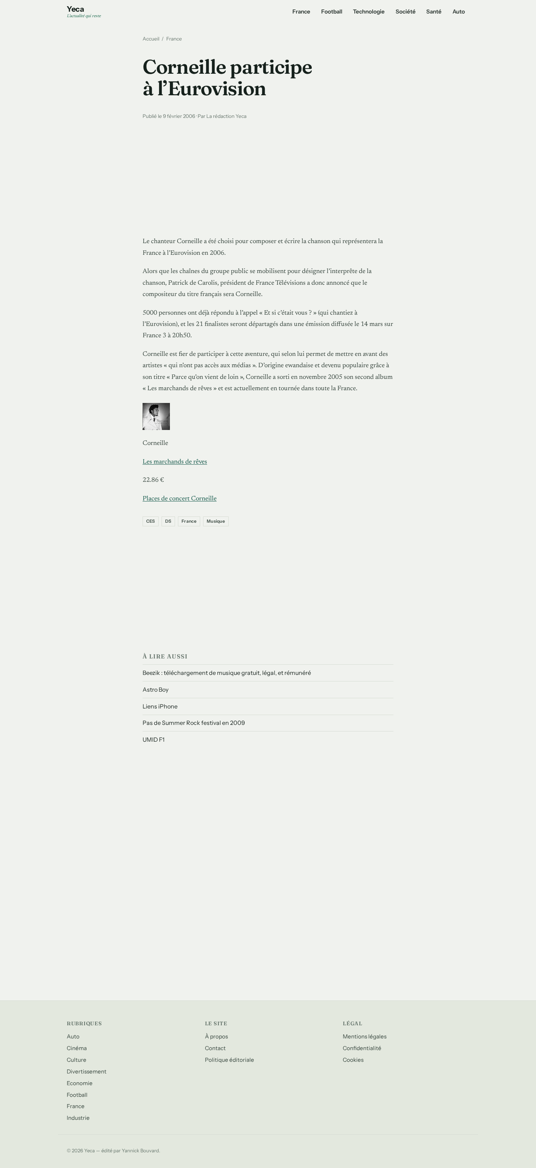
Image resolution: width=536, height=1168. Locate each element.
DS (168, 521)
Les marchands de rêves (175, 462)
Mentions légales (365, 1036)
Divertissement (86, 1071)
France (301, 11)
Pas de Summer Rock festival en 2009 (194, 722)
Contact (215, 1048)
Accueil (151, 39)
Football (331, 11)
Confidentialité (362, 1048)
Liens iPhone (160, 706)
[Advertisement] (268, 176)
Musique (216, 521)
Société (406, 11)
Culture (76, 1059)
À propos (216, 1036)
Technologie (369, 11)
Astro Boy (155, 689)
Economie (80, 1083)
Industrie (78, 1117)
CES (150, 521)
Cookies (353, 1059)
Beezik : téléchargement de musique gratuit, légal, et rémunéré (227, 672)
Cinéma (77, 1048)
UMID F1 (153, 739)
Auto (459, 11)
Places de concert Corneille (180, 499)
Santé (434, 11)
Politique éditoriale (229, 1059)
